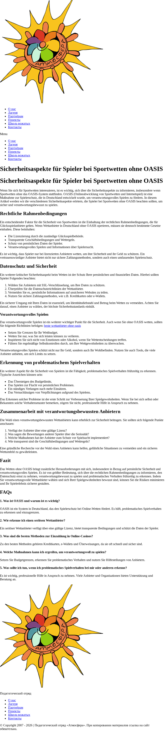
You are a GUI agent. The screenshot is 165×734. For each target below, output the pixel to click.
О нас (12, 109)
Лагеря (13, 112)
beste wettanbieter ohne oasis (62, 325)
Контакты (15, 127)
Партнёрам (15, 116)
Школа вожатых (19, 123)
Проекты (14, 120)
